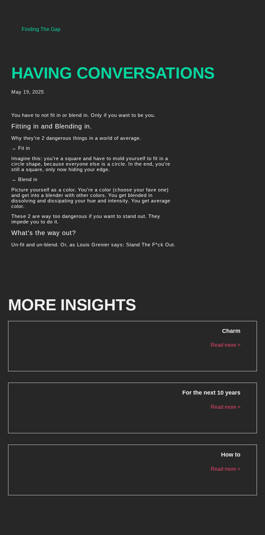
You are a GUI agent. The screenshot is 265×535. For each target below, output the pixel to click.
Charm (231, 331)
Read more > (225, 345)
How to (230, 454)
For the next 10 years (211, 392)
